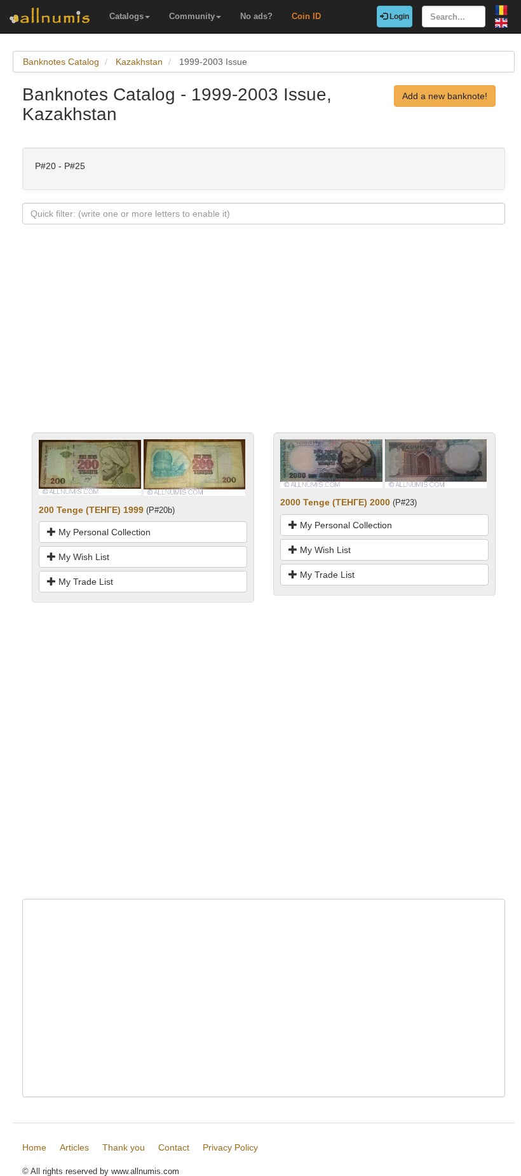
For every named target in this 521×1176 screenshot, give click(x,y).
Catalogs (126, 16)
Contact (173, 1147)
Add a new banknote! (444, 96)
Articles (74, 1147)
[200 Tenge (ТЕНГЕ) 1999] (90, 467)
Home (34, 1147)
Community (192, 16)
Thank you (123, 1147)
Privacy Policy (230, 1147)
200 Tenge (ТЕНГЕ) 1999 (91, 510)
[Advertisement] (263, 343)
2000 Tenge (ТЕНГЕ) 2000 (335, 502)
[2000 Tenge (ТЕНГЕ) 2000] (331, 463)
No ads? (256, 16)
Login (398, 16)
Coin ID (306, 16)
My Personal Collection (103, 532)
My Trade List (84, 582)
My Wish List (82, 557)
